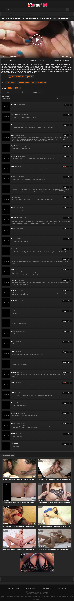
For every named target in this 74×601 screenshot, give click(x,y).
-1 (70, 104)
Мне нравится (7, 92)
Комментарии (5, 96)
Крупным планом (39, 82)
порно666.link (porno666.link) (42, 592)
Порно (31, 593)
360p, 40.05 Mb (13, 88)
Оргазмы (29, 77)
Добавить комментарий (64, 98)
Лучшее (46, 14)
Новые (28, 14)
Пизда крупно (23, 82)
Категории (10, 14)
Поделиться (37, 92)
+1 (68, 104)
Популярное (64, 14)
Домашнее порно (16, 77)
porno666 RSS (62, 588)
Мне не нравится (22, 92)
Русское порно (46, 588)
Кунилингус (10, 82)
